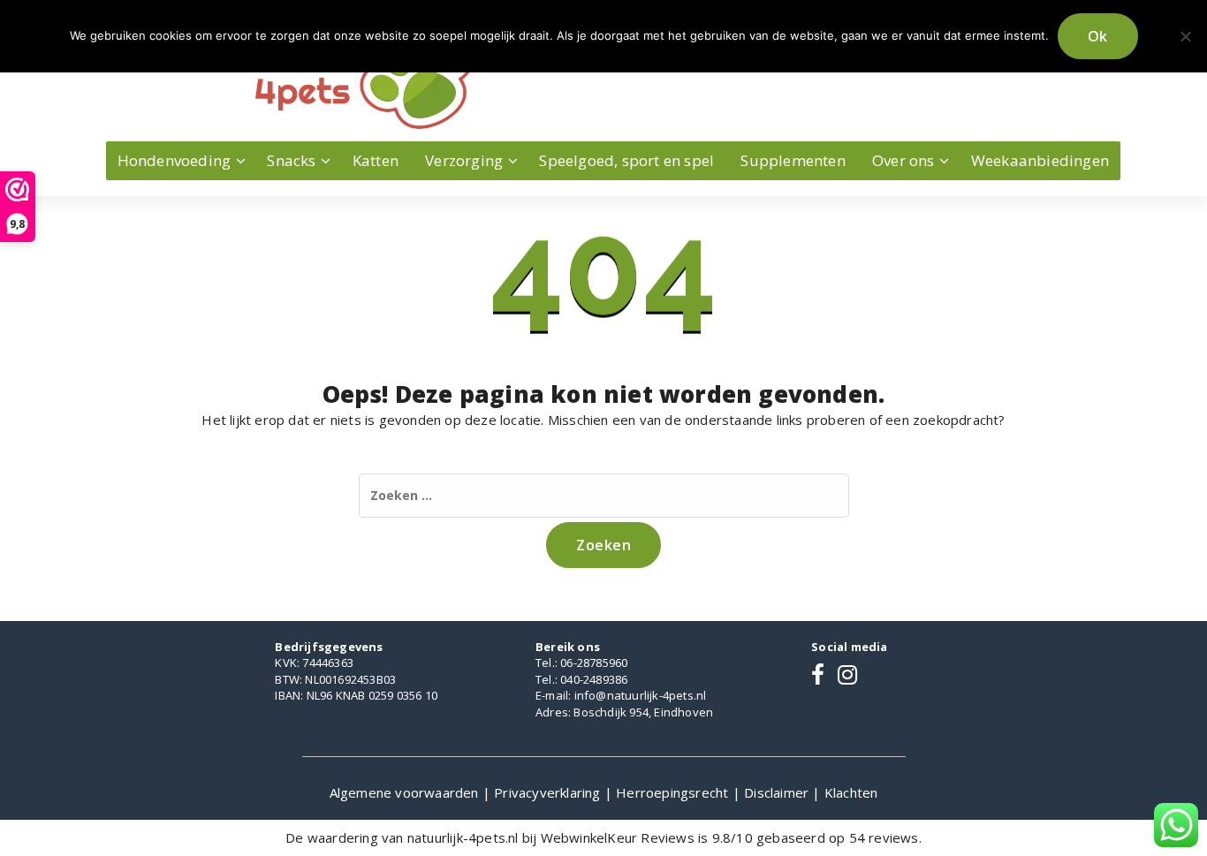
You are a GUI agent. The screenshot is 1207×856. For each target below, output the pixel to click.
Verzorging (464, 160)
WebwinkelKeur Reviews (618, 837)
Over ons (903, 160)
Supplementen (792, 160)
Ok (1098, 36)
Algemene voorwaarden (406, 792)
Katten (376, 160)
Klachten (851, 792)
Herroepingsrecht (674, 792)
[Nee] (1185, 36)
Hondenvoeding (175, 160)
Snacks (291, 160)
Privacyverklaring (549, 792)
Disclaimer (778, 792)
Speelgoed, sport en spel (626, 160)
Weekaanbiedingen (1040, 160)
